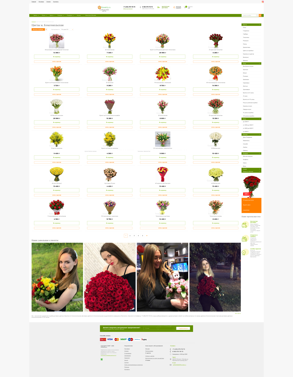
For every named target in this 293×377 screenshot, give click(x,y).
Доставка (127, 349)
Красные (245, 69)
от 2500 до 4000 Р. (248, 125)
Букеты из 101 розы (248, 99)
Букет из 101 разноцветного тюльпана (162, 49)
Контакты (127, 369)
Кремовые (246, 79)
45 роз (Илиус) (57, 183)
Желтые (245, 86)
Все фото (238, 313)
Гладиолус (246, 30)
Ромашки (245, 40)
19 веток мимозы (56, 148)
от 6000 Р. (246, 131)
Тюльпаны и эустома (163, 216)
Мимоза (245, 60)
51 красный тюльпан (215, 115)
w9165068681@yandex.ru (179, 365)
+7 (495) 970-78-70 (129, 7)
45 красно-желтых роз (162, 183)
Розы (244, 27)
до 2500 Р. (246, 121)
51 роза (245, 96)
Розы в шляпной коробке (250, 102)
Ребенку (245, 150)
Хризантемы (246, 47)
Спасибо (245, 144)
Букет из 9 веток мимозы (109, 148)
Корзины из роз (247, 106)
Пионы (245, 44)
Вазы (244, 166)
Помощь (126, 367)
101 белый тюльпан (56, 115)
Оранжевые (246, 89)
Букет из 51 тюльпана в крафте (109, 115)
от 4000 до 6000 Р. (248, 128)
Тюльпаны (246, 37)
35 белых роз (215, 148)
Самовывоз (127, 355)
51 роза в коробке (248, 112)
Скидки (126, 362)
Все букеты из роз (248, 66)
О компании (127, 353)
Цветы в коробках (248, 50)
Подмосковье (149, 351)
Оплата (126, 351)
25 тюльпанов (109, 49)
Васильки (246, 57)
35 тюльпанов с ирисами (109, 216)
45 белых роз (215, 183)
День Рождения (247, 137)
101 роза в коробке (248, 116)
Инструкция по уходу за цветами (154, 358)
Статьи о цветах (149, 356)
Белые (245, 73)
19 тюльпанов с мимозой (162, 82)
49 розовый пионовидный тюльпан (57, 49)
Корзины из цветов (248, 54)
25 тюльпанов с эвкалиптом (162, 148)
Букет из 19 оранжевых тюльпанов (56, 82)
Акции (126, 360)
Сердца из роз (247, 109)
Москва (147, 349)
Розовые (245, 76)
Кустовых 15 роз (109, 183)
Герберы (245, 34)
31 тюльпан (109, 82)
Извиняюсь (246, 140)
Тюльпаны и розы (216, 216)
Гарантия (127, 358)
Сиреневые (246, 83)
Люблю (245, 147)
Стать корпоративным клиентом (133, 365)
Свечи (244, 163)
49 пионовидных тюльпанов (215, 82)
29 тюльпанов (162, 115)
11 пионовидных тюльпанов (57, 216)
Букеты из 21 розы (248, 92)
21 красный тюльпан (215, 49)
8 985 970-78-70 (147, 7)
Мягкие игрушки (247, 156)
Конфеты (245, 159)
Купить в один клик (56, 61)
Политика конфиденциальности (108, 355)
